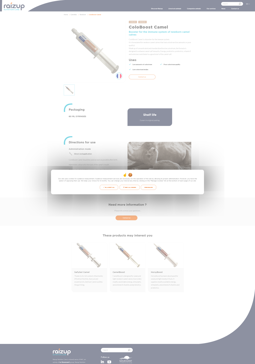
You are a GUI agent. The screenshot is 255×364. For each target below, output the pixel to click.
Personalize (148, 187)
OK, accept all (110, 187)
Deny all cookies (130, 187)
